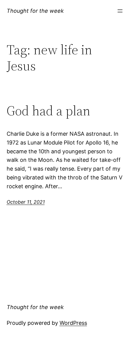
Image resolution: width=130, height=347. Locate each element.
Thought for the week (35, 11)
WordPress (73, 323)
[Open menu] (120, 11)
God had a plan (48, 111)
